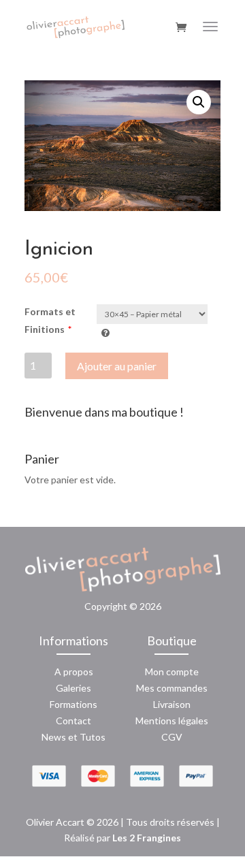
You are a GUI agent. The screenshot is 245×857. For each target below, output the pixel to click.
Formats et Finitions (50, 320)
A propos (73, 671)
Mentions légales (171, 720)
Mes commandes (172, 688)
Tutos (92, 737)
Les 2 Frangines (146, 837)
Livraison (172, 704)
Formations (73, 704)
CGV (171, 737)
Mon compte (172, 671)
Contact (73, 720)
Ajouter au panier (117, 365)
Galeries (73, 688)
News (54, 737)
